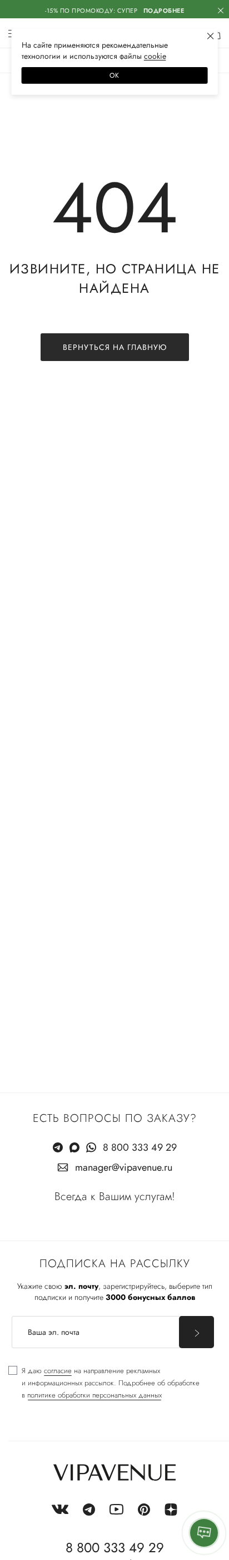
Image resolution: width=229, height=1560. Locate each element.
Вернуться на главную (115, 347)
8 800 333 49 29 (140, 1147)
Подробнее (164, 10)
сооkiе (155, 56)
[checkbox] (104, 1383)
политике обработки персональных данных (94, 1395)
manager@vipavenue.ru (123, 1167)
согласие (58, 1370)
